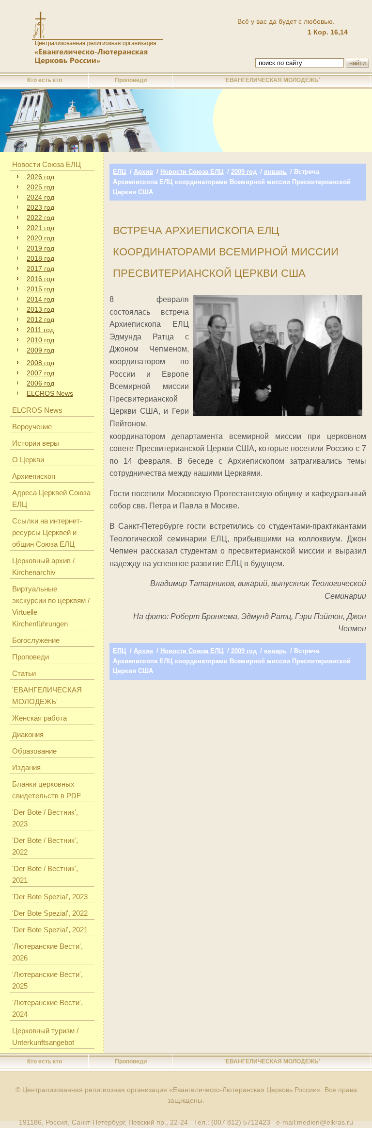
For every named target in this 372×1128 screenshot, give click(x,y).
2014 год (40, 299)
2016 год (40, 279)
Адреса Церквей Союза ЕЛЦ (51, 498)
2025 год (40, 187)
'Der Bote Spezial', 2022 (50, 913)
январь (275, 171)
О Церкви (28, 459)
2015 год (40, 289)
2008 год (40, 363)
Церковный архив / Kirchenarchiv (43, 566)
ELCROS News (50, 393)
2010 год (40, 340)
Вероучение (32, 426)
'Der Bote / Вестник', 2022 (45, 846)
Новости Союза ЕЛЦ (46, 164)
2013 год (40, 309)
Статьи (24, 673)
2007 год (40, 373)
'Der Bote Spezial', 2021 (50, 930)
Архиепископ (33, 476)
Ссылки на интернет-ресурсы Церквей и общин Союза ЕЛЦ (47, 532)
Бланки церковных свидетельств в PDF (46, 790)
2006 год (40, 383)
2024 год (40, 197)
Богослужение (36, 640)
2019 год (40, 248)
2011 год (40, 330)
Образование (34, 751)
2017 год (40, 268)
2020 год (40, 238)
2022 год (40, 217)
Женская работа (39, 718)
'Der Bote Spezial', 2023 (50, 896)
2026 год (40, 177)
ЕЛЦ (119, 171)
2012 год (40, 319)
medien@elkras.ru (325, 1122)
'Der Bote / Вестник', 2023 (45, 818)
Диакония (28, 734)
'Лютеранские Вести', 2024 (47, 1008)
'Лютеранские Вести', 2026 (47, 952)
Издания (26, 767)
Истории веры (35, 443)
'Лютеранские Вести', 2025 (47, 980)
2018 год (40, 258)
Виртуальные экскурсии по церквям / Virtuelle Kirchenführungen (51, 606)
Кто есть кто (44, 80)
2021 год (40, 228)
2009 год (40, 350)
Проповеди (131, 80)
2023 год (40, 207)
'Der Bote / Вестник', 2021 (45, 874)
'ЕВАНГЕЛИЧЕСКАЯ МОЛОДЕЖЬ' (272, 80)
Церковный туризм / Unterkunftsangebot (45, 1036)
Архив (143, 171)
